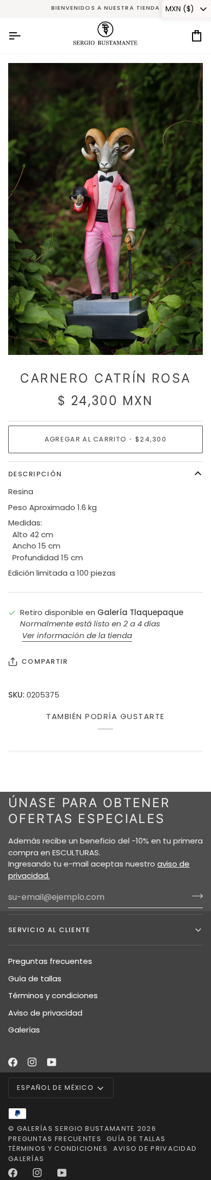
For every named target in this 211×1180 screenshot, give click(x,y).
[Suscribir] (194, 896)
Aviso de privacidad (45, 1012)
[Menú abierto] (23, 36)
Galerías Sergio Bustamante (76, 1128)
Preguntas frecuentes (50, 961)
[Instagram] (32, 1062)
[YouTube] (51, 1062)
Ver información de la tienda (77, 635)
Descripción (35, 474)
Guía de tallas (34, 978)
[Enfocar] (27, 336)
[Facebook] (12, 1062)
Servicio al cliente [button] (49, 930)
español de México (55, 1087)
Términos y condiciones (53, 995)
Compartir (45, 661)
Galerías (24, 1029)
